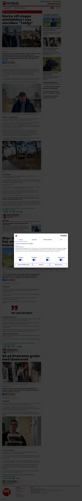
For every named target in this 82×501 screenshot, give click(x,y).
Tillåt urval (41, 264)
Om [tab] (61, 239)
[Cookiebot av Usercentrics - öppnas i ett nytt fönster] (61, 236)
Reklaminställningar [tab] (48, 239)
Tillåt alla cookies (58, 264)
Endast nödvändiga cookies (24, 264)
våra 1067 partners (19, 246)
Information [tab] (34, 239)
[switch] (34, 260)
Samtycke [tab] (21, 239)
